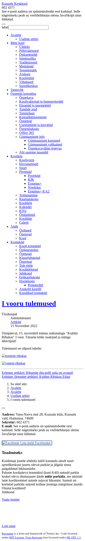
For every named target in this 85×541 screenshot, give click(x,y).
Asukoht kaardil (30, 289)
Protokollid (35, 285)
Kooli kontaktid (30, 246)
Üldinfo (24, 47)
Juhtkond (25, 273)
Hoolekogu (27, 281)
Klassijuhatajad (29, 258)
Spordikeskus (28, 86)
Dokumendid (28, 54)
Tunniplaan (27, 113)
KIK (31, 179)
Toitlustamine (28, 195)
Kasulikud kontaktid (33, 293)
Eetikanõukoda (29, 277)
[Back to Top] (3, 408)
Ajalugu (24, 74)
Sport (23, 168)
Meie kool (17, 43)
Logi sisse (8, 526)
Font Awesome (34, 537)
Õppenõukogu (29, 129)
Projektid (25, 172)
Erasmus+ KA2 (38, 191)
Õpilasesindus (28, 250)
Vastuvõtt (16, 90)
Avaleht (15, 35)
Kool (22, 238)
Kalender (25, 207)
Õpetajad (25, 234)
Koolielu (16, 156)
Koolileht (25, 203)
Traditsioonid (28, 62)
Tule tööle (26, 265)
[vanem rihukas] (13, 363)
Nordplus (34, 187)
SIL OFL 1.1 (73, 537)
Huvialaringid (28, 164)
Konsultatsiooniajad (32, 117)
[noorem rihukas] (14, 356)
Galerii (24, 222)
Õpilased (25, 230)
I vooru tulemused (29, 303)
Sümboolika (27, 58)
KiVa (22, 211)
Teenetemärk (28, 70)
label (5, 27)
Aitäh (14, 226)
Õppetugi (25, 121)
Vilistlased (26, 82)
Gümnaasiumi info (32, 136)
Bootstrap (7, 533)
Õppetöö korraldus (23, 93)
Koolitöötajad (28, 269)
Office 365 (26, 133)
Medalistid (26, 66)
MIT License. (17, 537)
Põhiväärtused (29, 51)
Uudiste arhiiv (29, 39)
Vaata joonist (10, 499)
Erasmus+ (35, 183)
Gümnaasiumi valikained (45, 144)
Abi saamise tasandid (33, 152)
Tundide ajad (28, 109)
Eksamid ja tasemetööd (35, 105)
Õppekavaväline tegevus (45, 148)
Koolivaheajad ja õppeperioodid (41, 101)
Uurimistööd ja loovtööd (36, 125)
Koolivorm (26, 160)
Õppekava (26, 97)
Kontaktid (17, 242)
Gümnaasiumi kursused (44, 140)
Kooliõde (25, 218)
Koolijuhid (26, 78)
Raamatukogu (28, 199)
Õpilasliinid (27, 215)
